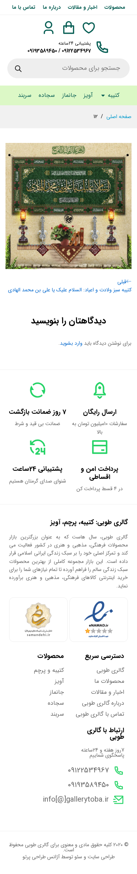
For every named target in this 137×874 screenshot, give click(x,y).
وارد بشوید (71, 343)
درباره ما (52, 7)
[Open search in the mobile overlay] (68, 68)
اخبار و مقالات (82, 7)
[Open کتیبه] (103, 95)
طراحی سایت (101, 857)
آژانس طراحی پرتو (41, 857)
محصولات (114, 7)
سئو (78, 857)
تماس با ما (23, 7)
